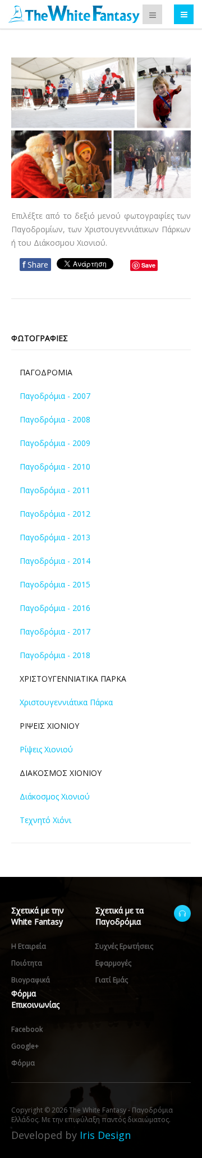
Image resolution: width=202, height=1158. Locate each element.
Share (35, 264)
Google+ (25, 1046)
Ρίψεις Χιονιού (46, 749)
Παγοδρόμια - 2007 (55, 395)
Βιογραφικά (30, 980)
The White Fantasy (182, 913)
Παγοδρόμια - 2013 (55, 537)
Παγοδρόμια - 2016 (55, 608)
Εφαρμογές (113, 963)
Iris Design (105, 1135)
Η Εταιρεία (28, 946)
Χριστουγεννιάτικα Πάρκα (66, 702)
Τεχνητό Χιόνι (45, 820)
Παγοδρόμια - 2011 (55, 490)
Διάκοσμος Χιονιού (55, 796)
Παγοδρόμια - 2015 (55, 584)
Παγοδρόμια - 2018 (55, 655)
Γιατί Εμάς (111, 980)
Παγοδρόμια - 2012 (55, 513)
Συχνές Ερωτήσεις (124, 946)
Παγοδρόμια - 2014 (55, 560)
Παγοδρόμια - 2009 (55, 443)
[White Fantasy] (74, 14)
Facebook (27, 1029)
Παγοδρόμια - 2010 (55, 466)
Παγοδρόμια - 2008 (55, 419)
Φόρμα (23, 1063)
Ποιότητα (26, 963)
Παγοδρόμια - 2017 (55, 631)
